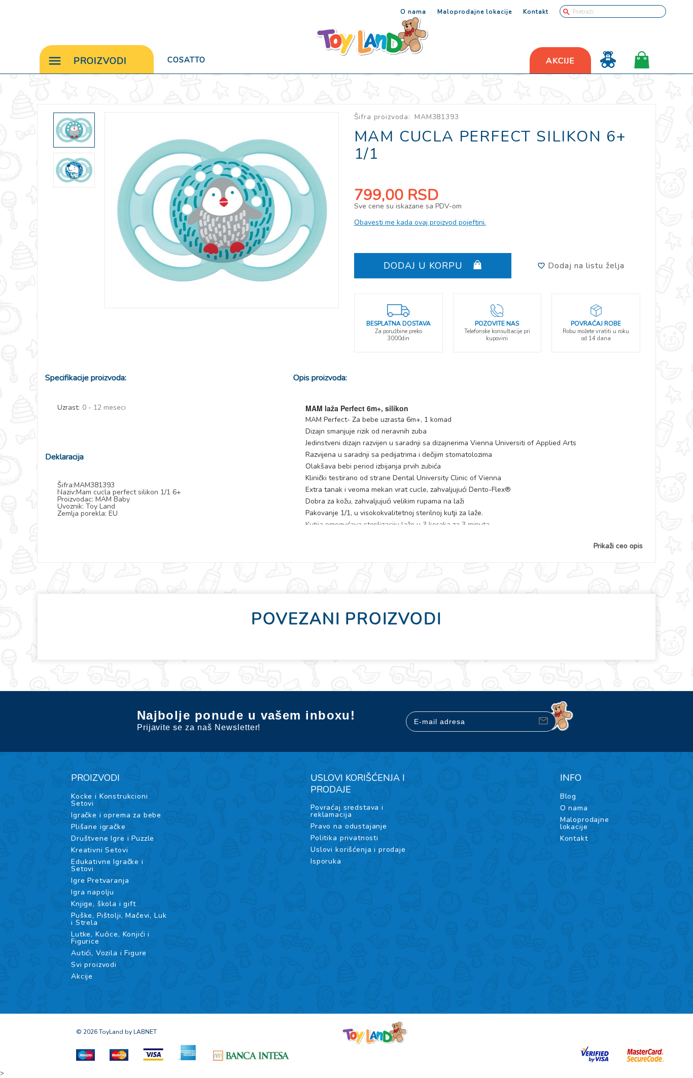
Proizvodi (100, 61)
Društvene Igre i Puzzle (112, 838)
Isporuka (325, 861)
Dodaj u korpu (425, 266)
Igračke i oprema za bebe (116, 815)
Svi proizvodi (94, 964)
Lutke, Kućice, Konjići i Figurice (110, 937)
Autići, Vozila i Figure (109, 953)
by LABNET (141, 1032)
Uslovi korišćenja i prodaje (358, 849)
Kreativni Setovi (99, 850)
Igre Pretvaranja (100, 880)
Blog (568, 796)
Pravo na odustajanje (348, 826)
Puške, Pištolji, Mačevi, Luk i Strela (119, 919)
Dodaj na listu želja (585, 265)
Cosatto (186, 60)
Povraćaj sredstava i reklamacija (347, 811)
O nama (413, 12)
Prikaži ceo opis (618, 546)
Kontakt (535, 12)
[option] (222, 210)
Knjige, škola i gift (103, 904)
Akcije (82, 976)
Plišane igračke (98, 827)
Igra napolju (92, 892)
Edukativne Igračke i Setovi (107, 865)
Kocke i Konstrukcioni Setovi (109, 800)
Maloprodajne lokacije (474, 12)
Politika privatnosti (344, 838)
